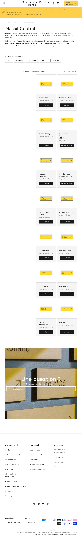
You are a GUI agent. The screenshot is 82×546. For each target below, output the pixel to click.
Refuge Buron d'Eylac (44, 213)
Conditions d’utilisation (68, 534)
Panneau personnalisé (69, 3)
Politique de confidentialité (67, 530)
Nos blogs (9, 496)
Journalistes (58, 457)
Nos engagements (12, 464)
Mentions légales (40, 534)
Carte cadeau (10, 469)
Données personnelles (38, 469)
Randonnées (33, 60)
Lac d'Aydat (44, 286)
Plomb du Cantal (66, 98)
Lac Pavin (63, 322)
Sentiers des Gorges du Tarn (65, 175)
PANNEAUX (18, 23)
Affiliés (56, 467)
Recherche (9, 450)
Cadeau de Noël (11, 481)
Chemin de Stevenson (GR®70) (64, 136)
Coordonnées (53, 534)
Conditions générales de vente (66, 532)
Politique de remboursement (25, 532)
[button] (4, 3)
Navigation (9, 491)
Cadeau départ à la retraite (15, 486)
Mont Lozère (44, 250)
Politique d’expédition (45, 532)
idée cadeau (57, 43)
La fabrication (10, 460)
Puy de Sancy (44, 134)
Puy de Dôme (44, 98)
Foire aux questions (37, 455)
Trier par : (26, 72)
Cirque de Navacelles (43, 323)
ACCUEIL (10, 23)
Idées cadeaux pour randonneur (12, 475)
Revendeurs (58, 462)
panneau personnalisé (55, 46)
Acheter (46, 105)
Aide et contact (35, 450)
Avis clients (34, 460)
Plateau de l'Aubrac (43, 175)
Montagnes (19, 60)
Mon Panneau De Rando (40, 530)
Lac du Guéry (64, 286)
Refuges (44, 60)
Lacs (9, 60)
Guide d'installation (37, 464)
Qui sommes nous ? (12, 455)
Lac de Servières (66, 250)
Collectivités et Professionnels (59, 451)
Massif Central (29, 23)
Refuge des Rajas (66, 212)
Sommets (56, 60)
